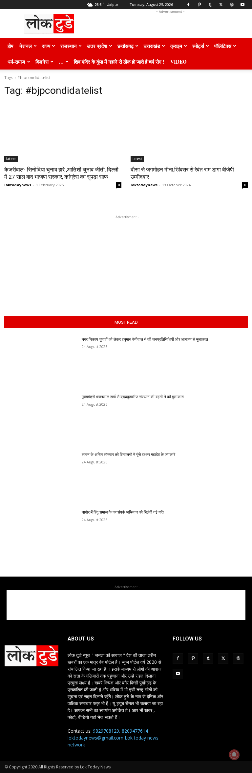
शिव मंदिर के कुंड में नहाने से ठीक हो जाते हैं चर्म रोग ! (119, 61)
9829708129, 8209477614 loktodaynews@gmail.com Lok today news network (113, 738)
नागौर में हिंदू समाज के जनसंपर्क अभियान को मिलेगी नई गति (123, 512)
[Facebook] (188, 4)
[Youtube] (242, 4)
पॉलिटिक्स (222, 46)
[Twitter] (221, 4)
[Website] (232, 4)
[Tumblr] (210, 4)
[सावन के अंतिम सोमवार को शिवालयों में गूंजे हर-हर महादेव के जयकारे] (40, 477)
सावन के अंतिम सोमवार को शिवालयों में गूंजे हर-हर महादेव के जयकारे (128, 454)
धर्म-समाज (16, 61)
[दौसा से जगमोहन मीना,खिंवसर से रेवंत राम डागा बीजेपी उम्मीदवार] (189, 132)
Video (178, 61)
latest (11, 158)
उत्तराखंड (152, 46)
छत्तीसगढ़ (125, 46)
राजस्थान (68, 46)
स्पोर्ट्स (198, 46)
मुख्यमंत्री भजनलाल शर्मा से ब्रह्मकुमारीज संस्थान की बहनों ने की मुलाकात (133, 397)
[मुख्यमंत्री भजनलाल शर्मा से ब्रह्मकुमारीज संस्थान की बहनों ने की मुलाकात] (40, 419)
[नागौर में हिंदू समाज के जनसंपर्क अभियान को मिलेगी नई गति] (40, 535)
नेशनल (25, 46)
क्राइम (176, 46)
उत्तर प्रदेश (97, 46)
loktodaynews (17, 184)
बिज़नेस (42, 61)
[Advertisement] (170, 23)
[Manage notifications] (234, 754)
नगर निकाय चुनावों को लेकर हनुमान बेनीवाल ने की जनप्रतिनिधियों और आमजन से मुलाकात (145, 339)
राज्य (46, 46)
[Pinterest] (199, 4)
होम (10, 46)
